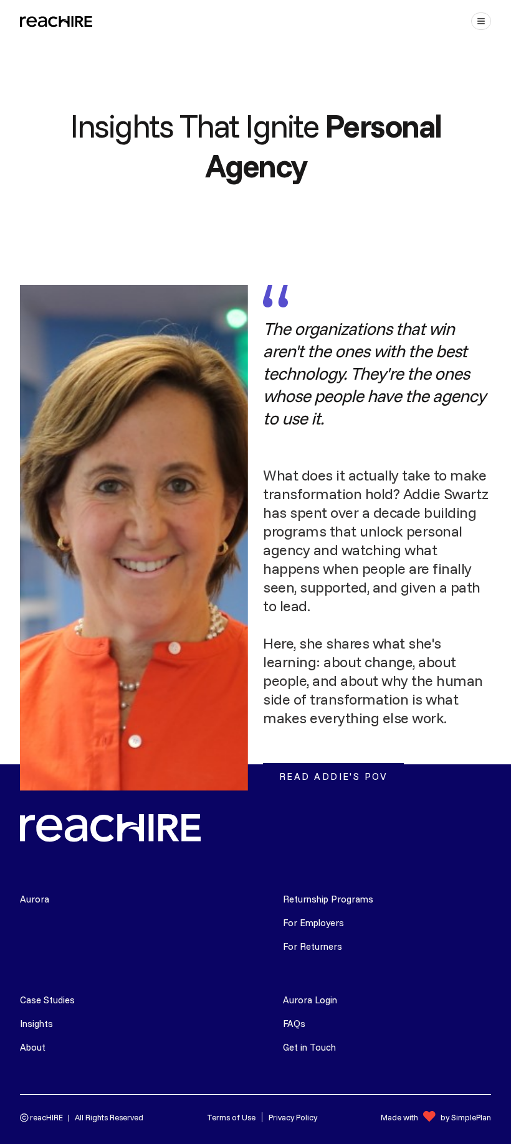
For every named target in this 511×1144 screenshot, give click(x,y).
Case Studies (47, 1000)
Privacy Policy (293, 1117)
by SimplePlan (466, 1117)
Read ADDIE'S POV (333, 776)
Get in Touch (309, 1047)
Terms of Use (231, 1117)
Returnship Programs (328, 899)
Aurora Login (310, 1000)
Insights (36, 1023)
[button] (481, 21)
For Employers (313, 923)
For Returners (312, 946)
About (32, 1047)
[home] (57, 21)
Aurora (34, 899)
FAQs (294, 1023)
